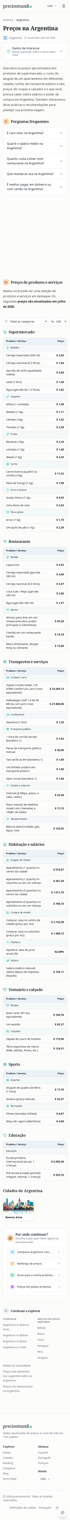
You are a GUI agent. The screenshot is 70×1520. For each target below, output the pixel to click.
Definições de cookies (23, 1507)
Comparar (9, 1468)
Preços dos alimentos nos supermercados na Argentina (17, 1376)
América (8, 20)
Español (43, 1452)
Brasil (40, 1334)
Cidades (8, 1457)
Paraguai (43, 1345)
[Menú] (63, 6)
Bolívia (41, 1328)
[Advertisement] (35, 235)
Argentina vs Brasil (15, 1341)
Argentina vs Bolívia (15, 1335)
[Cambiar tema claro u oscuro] (57, 1507)
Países (7, 1452)
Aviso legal (9, 1478)
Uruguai (42, 1357)
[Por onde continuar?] (62, 1512)
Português (44, 1457)
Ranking (8, 1463)
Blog (6, 1473)
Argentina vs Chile (14, 1347)
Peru (40, 1351)
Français (43, 1463)
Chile (40, 1339)
